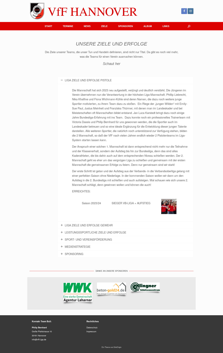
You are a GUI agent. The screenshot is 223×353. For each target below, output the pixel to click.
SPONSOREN (125, 26)
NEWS (87, 26)
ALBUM (148, 26)
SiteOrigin (117, 347)
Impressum (91, 331)
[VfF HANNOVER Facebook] (184, 11)
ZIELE (104, 26)
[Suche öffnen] (188, 26)
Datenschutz (92, 327)
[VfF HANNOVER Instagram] (190, 11)
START (48, 26)
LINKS (165, 26)
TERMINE (68, 26)
